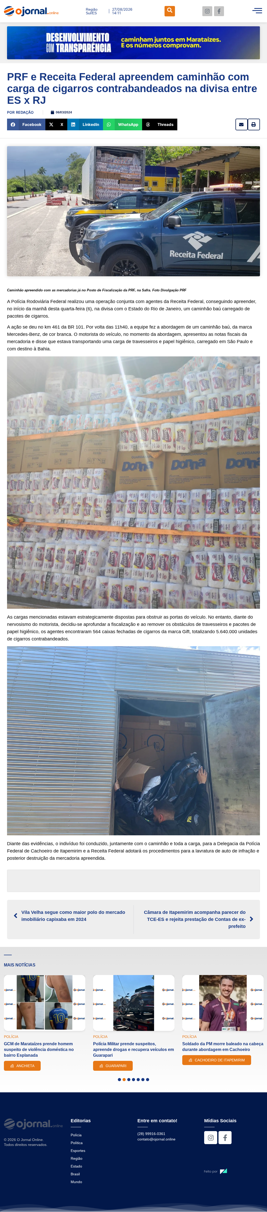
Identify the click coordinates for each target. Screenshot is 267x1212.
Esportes (78, 1151)
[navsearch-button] (170, 11)
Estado (76, 1166)
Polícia (76, 1135)
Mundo (76, 1182)
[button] (26, 124)
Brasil (75, 1174)
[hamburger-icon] (257, 11)
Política (77, 1143)
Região (76, 1158)
